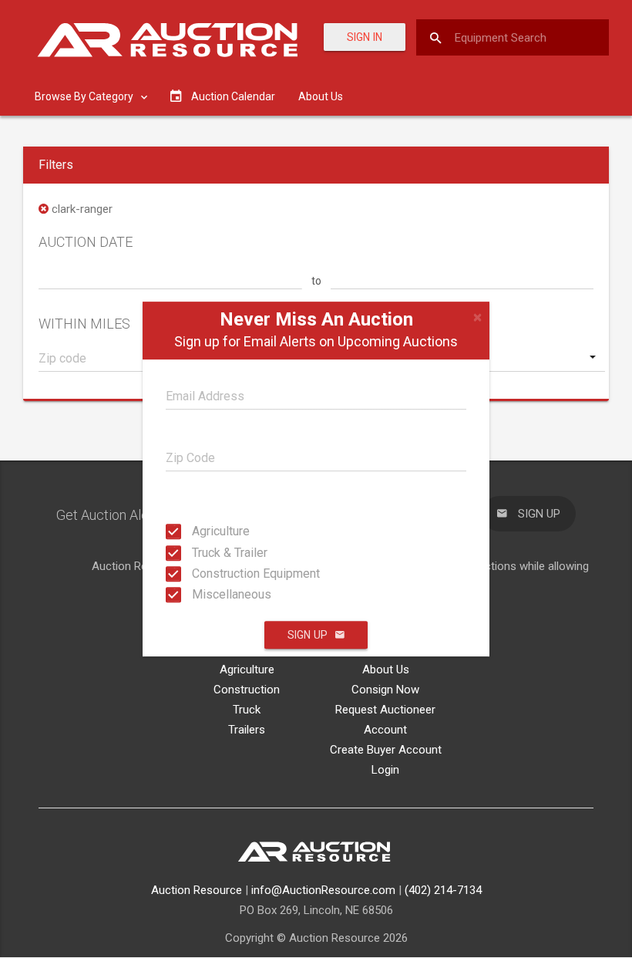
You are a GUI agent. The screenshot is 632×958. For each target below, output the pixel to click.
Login (385, 770)
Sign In (364, 37)
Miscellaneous (206, 594)
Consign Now (385, 690)
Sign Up (307, 635)
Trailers (246, 730)
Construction (246, 690)
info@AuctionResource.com (323, 890)
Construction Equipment (206, 573)
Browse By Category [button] (85, 96)
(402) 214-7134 (443, 890)
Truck (247, 710)
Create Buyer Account (386, 750)
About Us (320, 96)
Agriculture (206, 531)
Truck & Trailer (206, 552)
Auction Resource (196, 890)
